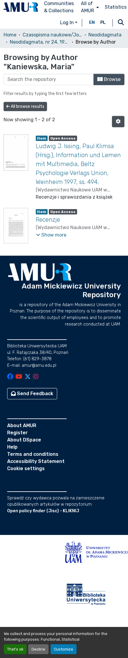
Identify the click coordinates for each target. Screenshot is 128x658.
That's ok (15, 649)
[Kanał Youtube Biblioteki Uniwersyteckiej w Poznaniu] (18, 377)
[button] (21, 7)
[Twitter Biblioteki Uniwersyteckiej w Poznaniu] (28, 377)
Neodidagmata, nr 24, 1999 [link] (39, 42)
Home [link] (10, 35)
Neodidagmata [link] (104, 35)
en (92, 22)
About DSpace (24, 440)
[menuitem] (89, 7)
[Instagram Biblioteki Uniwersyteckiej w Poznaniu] (35, 377)
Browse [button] (112, 79)
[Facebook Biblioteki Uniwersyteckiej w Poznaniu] (10, 377)
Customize (63, 649)
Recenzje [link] (48, 219)
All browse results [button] (27, 106)
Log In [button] (67, 22)
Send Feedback (34, 393)
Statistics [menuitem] (116, 7)
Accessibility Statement (36, 461)
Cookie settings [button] (26, 468)
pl (103, 22)
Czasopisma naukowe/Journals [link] (52, 35)
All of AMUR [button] (87, 7)
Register (17, 432)
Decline (38, 649)
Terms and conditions (32, 454)
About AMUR (21, 425)
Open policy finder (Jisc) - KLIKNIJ (43, 510)
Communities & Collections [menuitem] (59, 7)
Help (12, 447)
